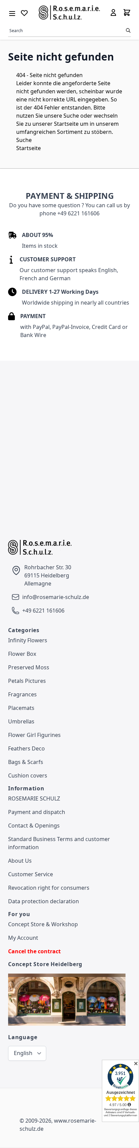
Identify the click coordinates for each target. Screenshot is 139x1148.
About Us (20, 860)
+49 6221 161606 (43, 610)
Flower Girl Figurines (34, 735)
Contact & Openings (34, 825)
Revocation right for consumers (48, 887)
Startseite (66, 123)
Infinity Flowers (27, 640)
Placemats (21, 708)
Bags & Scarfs (25, 762)
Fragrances (22, 694)
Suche (71, 115)
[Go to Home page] (69, 12)
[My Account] (113, 12)
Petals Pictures (27, 681)
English (23, 1053)
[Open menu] (12, 12)
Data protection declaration (43, 901)
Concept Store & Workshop (43, 924)
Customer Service (30, 874)
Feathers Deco (26, 748)
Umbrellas (21, 721)
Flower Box (22, 653)
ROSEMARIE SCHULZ (34, 798)
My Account (23, 937)
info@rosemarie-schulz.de (55, 597)
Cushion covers (27, 775)
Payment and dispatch (36, 812)
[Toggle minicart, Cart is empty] (126, 12)
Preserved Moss (28, 667)
